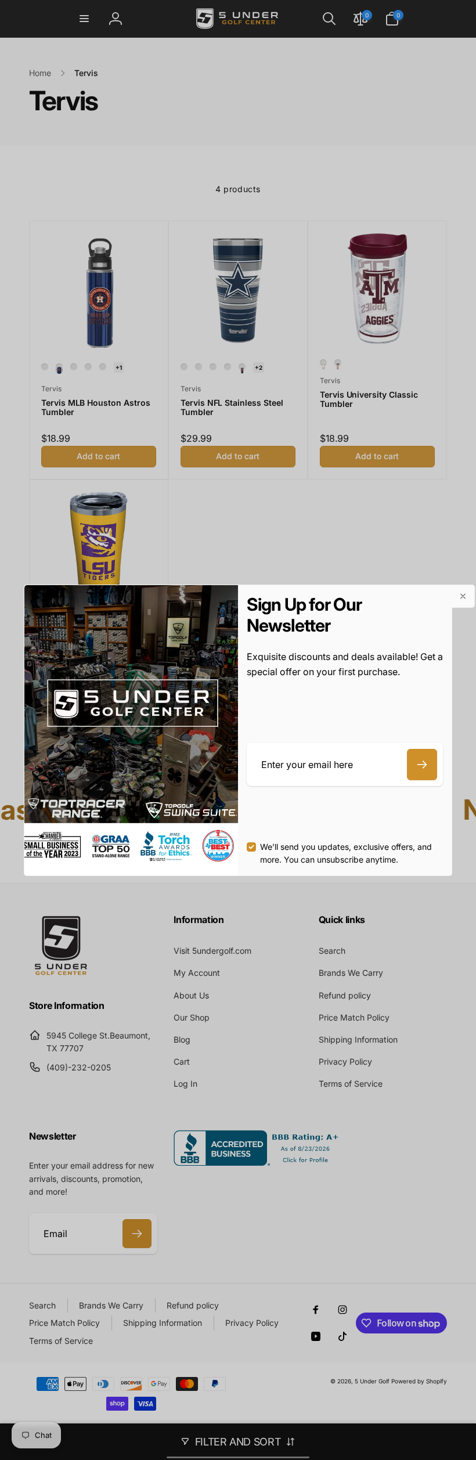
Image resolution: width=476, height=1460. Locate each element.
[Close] (463, 596)
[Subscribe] (422, 764)
